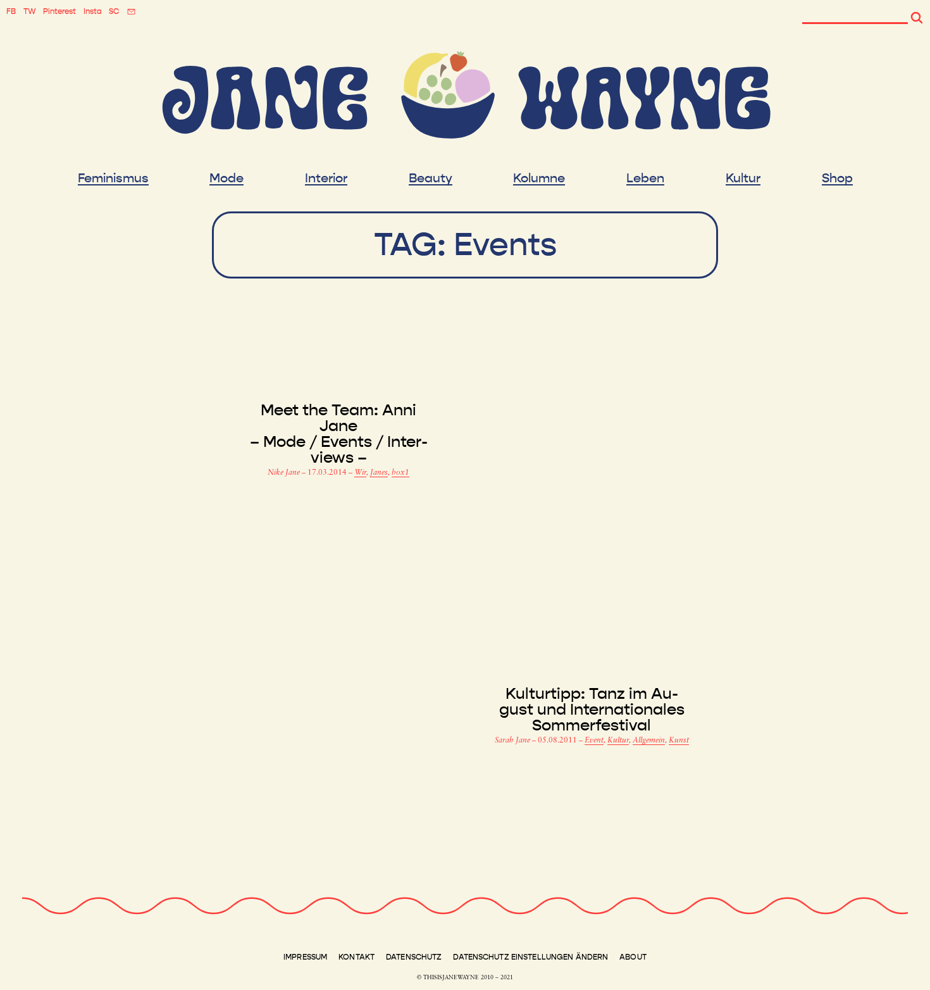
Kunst (679, 740)
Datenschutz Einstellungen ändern (530, 957)
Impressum (305, 957)
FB (11, 11)
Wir (360, 473)
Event (594, 740)
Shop (837, 178)
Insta (93, 11)
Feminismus (113, 178)
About (633, 957)
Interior (326, 178)
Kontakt (356, 957)
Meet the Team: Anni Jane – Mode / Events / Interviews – (339, 434)
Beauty (430, 178)
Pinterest (59, 11)
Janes (379, 473)
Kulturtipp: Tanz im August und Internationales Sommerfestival (592, 710)
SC (114, 11)
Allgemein (649, 740)
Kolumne (539, 178)
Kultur (743, 178)
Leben (645, 178)
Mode (226, 178)
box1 (400, 473)
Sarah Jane (513, 740)
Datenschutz (414, 957)
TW (29, 11)
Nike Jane (285, 473)
